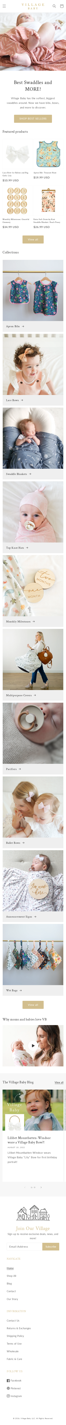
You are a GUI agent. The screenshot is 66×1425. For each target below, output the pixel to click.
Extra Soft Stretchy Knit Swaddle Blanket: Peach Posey (47, 221)
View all (33, 239)
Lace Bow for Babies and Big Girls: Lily (15, 174)
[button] (4, 6)
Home (10, 1268)
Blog (9, 1283)
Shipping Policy (15, 1335)
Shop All (11, 1275)
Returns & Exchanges (19, 1328)
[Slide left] (25, 1187)
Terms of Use (14, 1343)
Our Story (12, 1299)
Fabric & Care (14, 1359)
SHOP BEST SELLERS (33, 118)
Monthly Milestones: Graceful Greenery (16, 221)
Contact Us (13, 1320)
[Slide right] (41, 1187)
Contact (11, 1291)
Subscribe (51, 1246)
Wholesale (12, 1351)
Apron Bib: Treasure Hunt (45, 172)
